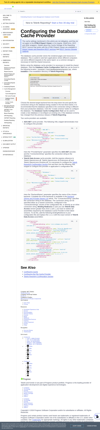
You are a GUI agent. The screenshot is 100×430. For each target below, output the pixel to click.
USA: (33, 338)
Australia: (34, 344)
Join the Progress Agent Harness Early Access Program (73, 2)
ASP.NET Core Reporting (8, 110)
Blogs (25, 316)
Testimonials (27, 331)
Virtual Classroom (29, 322)
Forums (26, 315)
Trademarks (36, 420)
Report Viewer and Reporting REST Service (9, 75)
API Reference (8, 154)
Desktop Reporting (9, 120)
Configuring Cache (31, 272)
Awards (26, 390)
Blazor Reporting (9, 113)
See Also (28, 267)
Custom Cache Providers (9, 102)
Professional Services (30, 319)
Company (26, 387)
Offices (26, 396)
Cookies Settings (92, 426)
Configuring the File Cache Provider (37, 274)
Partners (26, 320)
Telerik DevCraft (25, 293)
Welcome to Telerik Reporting (7, 18)
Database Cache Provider (9, 99)
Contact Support (88, 30)
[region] (50, 426)
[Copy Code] (76, 128)
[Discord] (28, 358)
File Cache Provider (10, 96)
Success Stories (28, 330)
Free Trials (27, 302)
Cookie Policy (23, 426)
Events (26, 323)
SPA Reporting (8, 115)
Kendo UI (23, 296)
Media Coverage (28, 393)
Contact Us (27, 337)
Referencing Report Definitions (9, 68)
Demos (26, 311)
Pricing (26, 304)
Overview (6, 65)
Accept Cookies (77, 426)
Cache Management (10, 93)
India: (33, 341)
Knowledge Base (9, 151)
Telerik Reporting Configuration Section (38, 276)
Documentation (28, 312)
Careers (26, 394)
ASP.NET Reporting (9, 118)
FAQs (25, 325)
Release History (28, 313)
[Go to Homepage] (13, 8)
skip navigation (8, 8)
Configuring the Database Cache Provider (49, 33)
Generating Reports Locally (9, 79)
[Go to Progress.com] (26, 379)
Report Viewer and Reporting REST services (39, 49)
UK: (33, 340)
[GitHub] (28, 357)
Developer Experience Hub (31, 309)
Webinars (26, 318)
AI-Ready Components (34, 298)
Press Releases (28, 392)
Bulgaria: (34, 342)
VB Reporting (8, 122)
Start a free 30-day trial (63, 23)
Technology (27, 389)
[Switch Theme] (97, 11)
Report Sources (8, 71)
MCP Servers (24, 298)
